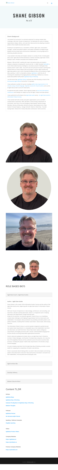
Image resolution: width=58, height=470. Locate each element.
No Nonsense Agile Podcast (14, 83)
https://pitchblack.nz (11, 444)
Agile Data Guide (30, 97)
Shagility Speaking (10, 425)
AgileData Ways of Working (31, 78)
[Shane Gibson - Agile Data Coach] (29, 164)
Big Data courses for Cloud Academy (34, 88)
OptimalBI (46, 66)
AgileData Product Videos (12, 433)
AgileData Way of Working (12, 402)
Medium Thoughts (10, 407)
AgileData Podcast (22, 81)
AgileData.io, (34, 75)
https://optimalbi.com (11, 451)
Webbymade (30, 464)
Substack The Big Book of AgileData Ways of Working (20, 404)
